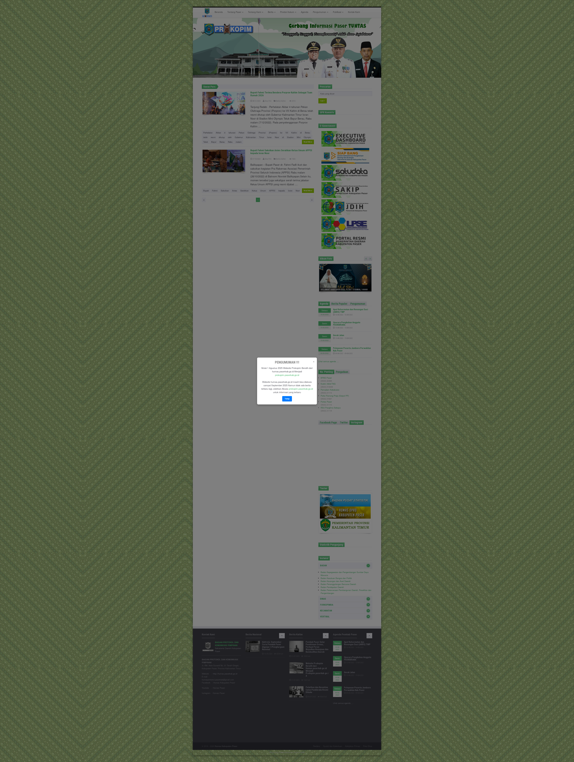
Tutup (287, 399)
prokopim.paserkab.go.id (287, 375)
